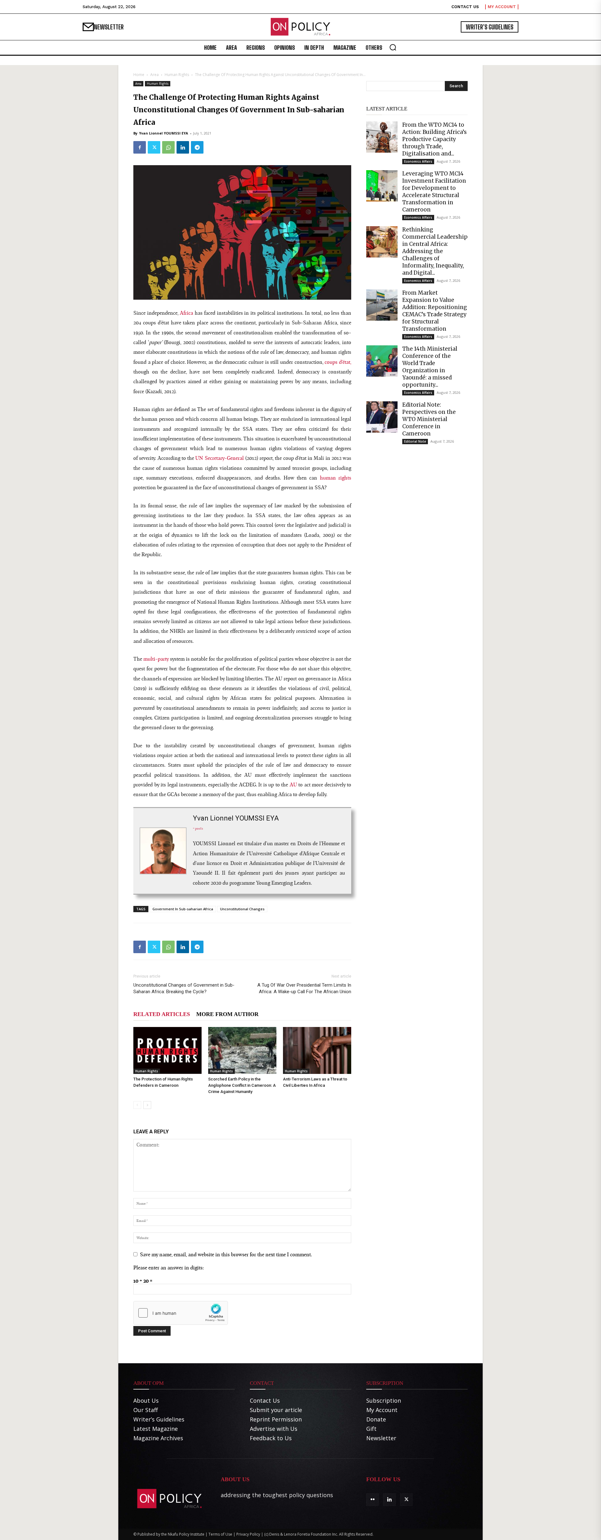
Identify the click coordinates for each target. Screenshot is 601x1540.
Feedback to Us (271, 1438)
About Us (146, 1400)
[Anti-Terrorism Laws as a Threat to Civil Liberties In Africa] (317, 1050)
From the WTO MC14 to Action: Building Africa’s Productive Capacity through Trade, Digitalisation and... (434, 139)
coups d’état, (338, 361)
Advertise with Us (273, 1428)
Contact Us (265, 1400)
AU (293, 784)
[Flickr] (372, 1499)
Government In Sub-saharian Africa (182, 909)
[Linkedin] (183, 147)
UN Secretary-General (219, 457)
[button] (392, 47)
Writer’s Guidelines (158, 1419)
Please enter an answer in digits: (168, 1267)
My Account (382, 1410)
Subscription (383, 1400)
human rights (335, 477)
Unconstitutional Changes (242, 909)
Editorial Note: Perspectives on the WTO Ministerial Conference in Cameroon (429, 419)
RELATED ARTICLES (161, 1014)
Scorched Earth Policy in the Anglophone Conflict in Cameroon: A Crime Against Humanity (242, 1085)
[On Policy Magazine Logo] (300, 27)
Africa (186, 312)
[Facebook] (139, 147)
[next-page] (147, 1105)
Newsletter (381, 1438)
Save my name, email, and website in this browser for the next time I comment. (226, 1254)
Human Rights (177, 74)
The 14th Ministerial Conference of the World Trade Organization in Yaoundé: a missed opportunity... (429, 366)
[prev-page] (137, 1105)
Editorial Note (415, 441)
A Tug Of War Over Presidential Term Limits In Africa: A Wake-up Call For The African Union (304, 988)
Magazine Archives (158, 1438)
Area (154, 74)
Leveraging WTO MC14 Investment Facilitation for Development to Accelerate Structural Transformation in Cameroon (434, 191)
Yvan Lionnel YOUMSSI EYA (163, 133)
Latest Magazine (155, 1428)
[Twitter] (154, 147)
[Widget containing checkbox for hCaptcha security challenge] (276, 644)
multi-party (156, 658)
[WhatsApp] (168, 147)
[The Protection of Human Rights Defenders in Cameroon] (167, 1050)
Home (138, 74)
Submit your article (276, 1410)
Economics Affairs (418, 161)
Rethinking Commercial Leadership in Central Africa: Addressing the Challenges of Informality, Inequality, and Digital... (435, 251)
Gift (371, 1428)
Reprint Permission (276, 1419)
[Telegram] (197, 147)
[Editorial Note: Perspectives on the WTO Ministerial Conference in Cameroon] (382, 417)
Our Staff (145, 1410)
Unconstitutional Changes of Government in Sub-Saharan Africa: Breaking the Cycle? (183, 988)
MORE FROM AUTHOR (227, 1014)
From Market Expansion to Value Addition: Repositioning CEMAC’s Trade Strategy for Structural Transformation (434, 310)
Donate (376, 1419)
